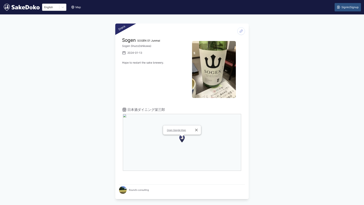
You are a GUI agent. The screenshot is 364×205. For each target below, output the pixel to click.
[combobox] (44, 7)
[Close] (196, 130)
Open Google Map (176, 130)
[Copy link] (241, 31)
